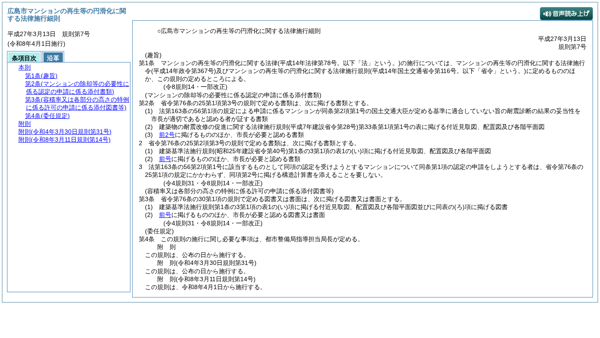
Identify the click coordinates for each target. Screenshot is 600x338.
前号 (165, 158)
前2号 (167, 134)
